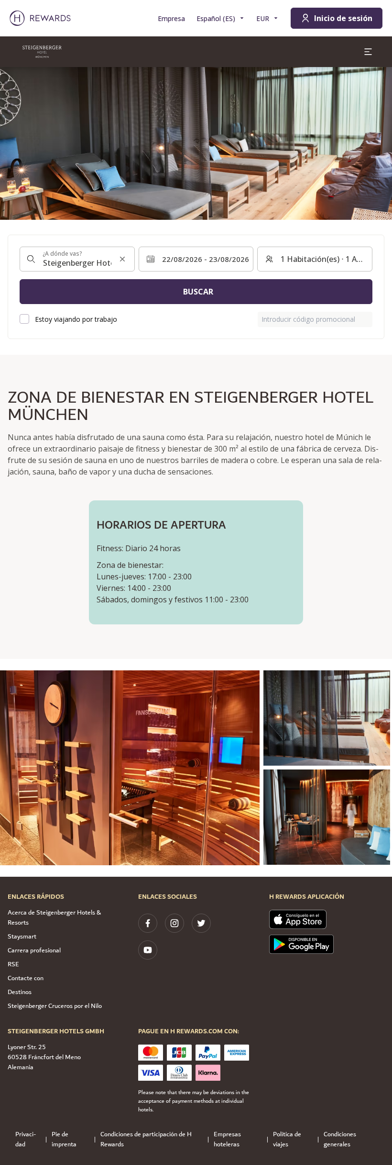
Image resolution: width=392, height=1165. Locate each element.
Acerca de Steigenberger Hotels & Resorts (54, 917)
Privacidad (25, 1140)
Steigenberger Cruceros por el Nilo (55, 1006)
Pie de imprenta (64, 1140)
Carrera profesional (34, 950)
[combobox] (77, 259)
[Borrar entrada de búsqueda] (122, 259)
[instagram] (174, 923)
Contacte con (26, 978)
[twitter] (201, 923)
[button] (130, 767)
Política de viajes (287, 1140)
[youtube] (147, 950)
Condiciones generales (340, 1140)
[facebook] (147, 923)
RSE (13, 964)
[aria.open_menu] (368, 51)
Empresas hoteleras (227, 1140)
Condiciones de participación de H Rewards (146, 1140)
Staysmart (22, 936)
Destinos (20, 992)
